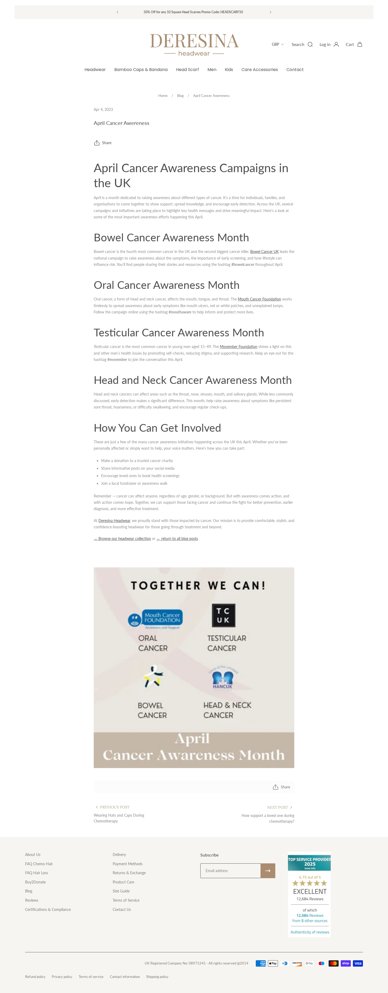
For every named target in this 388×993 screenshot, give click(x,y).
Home (163, 95)
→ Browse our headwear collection (122, 538)
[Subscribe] (268, 870)
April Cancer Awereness (211, 95)
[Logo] (194, 44)
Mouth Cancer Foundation (259, 299)
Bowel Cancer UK (264, 251)
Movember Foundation (238, 346)
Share (106, 142)
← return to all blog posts (177, 538)
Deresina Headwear (114, 520)
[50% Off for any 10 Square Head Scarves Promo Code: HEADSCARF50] (194, 12)
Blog (180, 95)
